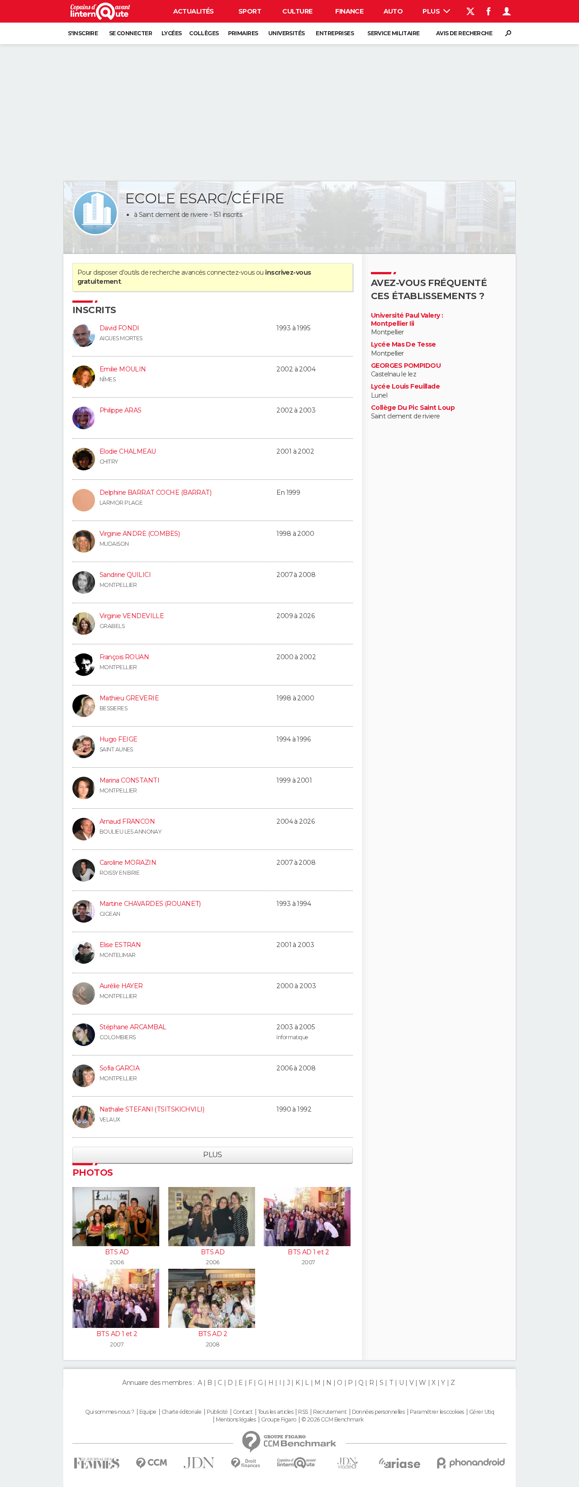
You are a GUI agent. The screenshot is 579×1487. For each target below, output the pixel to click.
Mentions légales (236, 1420)
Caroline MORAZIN (128, 862)
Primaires (243, 33)
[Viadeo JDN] (347, 1463)
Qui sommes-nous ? (109, 1412)
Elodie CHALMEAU (128, 451)
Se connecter (130, 33)
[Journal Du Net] (199, 1462)
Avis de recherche (464, 33)
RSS (303, 1412)
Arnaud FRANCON (127, 821)
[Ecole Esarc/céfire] (95, 212)
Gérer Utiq (481, 1412)
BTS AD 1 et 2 (308, 1252)
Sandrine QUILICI (125, 575)
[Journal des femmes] (96, 1463)
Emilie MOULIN (123, 369)
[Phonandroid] (471, 1462)
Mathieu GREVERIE (129, 698)
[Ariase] (400, 1463)
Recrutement (329, 1412)
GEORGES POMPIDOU (406, 366)
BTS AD (117, 1252)
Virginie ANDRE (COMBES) (140, 534)
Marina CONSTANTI (129, 780)
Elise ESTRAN (120, 945)
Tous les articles (275, 1412)
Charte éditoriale (181, 1412)
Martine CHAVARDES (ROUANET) (150, 904)
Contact (242, 1412)
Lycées (171, 33)
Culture (297, 11)
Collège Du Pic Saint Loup (413, 408)
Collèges (204, 33)
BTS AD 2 (213, 1334)
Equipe (148, 1412)
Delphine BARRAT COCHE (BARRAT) (155, 492)
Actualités (193, 11)
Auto (393, 11)
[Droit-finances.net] (246, 1463)
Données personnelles (378, 1412)
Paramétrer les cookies (437, 1412)
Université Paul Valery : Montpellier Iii (407, 320)
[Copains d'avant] (296, 1462)
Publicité (217, 1412)
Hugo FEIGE (118, 739)
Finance (349, 11)
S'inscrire (83, 33)
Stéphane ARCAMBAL (133, 1027)
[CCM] (151, 1463)
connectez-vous (230, 272)
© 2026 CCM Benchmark (332, 1420)
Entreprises (335, 33)
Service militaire (393, 33)
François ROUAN (124, 657)
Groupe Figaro (278, 1420)
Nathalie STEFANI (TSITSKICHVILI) (152, 1109)
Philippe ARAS (121, 410)
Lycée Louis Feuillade (405, 386)
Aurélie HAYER (121, 986)
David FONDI (119, 328)
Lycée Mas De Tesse (403, 344)
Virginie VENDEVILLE (132, 616)
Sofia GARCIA (119, 1068)
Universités (286, 33)
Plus (431, 11)
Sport (249, 11)
